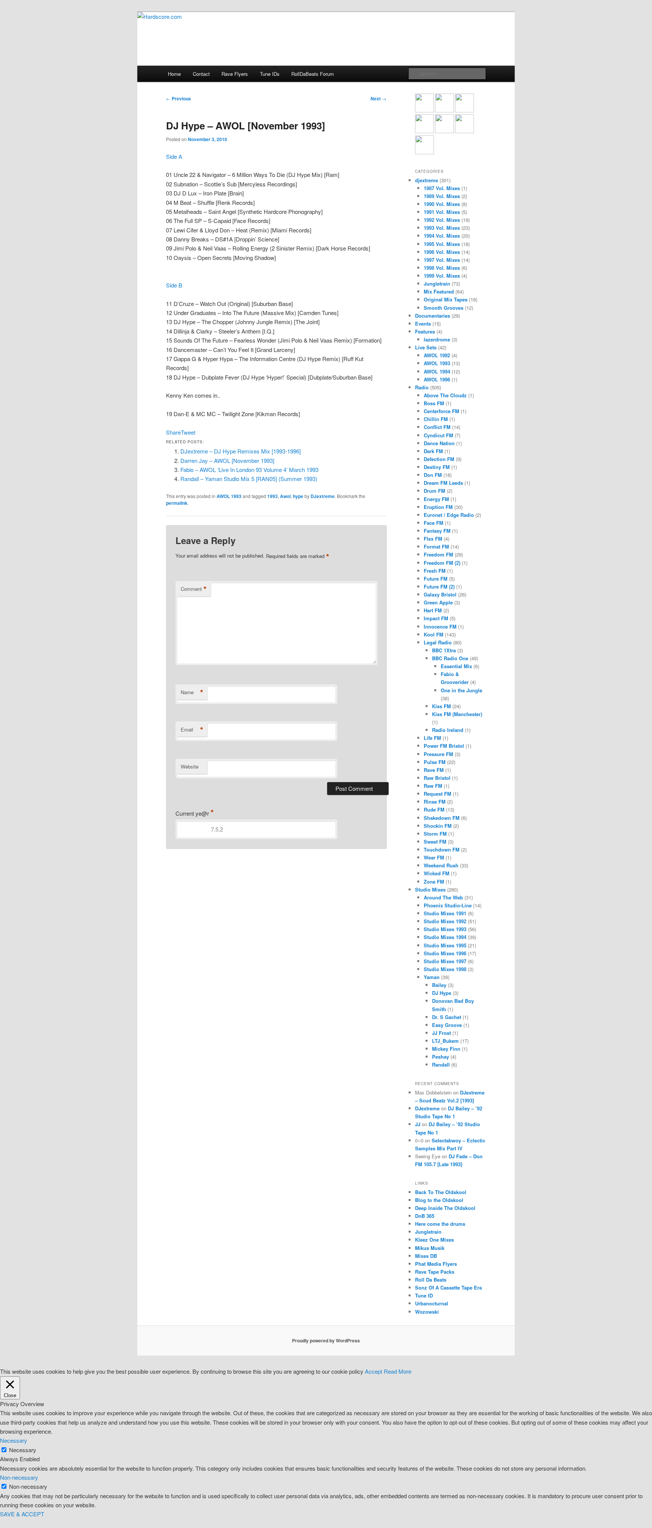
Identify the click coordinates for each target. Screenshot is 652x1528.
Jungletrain (437, 283)
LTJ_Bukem (445, 1040)
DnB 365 (424, 1215)
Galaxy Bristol (440, 594)
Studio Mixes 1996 (445, 953)
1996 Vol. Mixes (442, 251)
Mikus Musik (429, 1247)
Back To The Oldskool (440, 1192)
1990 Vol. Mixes (442, 204)
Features (425, 331)
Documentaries (432, 315)
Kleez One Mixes (434, 1239)
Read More (397, 1371)
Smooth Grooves (443, 307)
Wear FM (434, 857)
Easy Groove (447, 1024)
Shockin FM (438, 825)
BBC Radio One (450, 658)
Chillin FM (436, 419)
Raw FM (433, 785)
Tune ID (424, 1295)
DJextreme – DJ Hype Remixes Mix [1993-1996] (240, 451)
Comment (194, 589)
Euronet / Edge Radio (449, 514)
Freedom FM (438, 554)
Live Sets (426, 347)
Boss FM (434, 403)
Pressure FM (438, 754)
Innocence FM (440, 626)
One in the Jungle (461, 690)
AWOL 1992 (437, 355)
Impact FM (436, 618)
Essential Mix (456, 666)
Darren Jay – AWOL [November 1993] (227, 460)
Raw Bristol (437, 777)
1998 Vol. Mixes (442, 267)
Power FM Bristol (444, 745)
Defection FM (439, 459)
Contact (201, 73)
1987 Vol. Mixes (442, 188)
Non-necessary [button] (19, 1477)
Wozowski (427, 1311)
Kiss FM (441, 706)
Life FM (432, 737)
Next (378, 98)
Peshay (440, 1056)
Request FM (437, 793)
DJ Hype (441, 992)
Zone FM (434, 881)
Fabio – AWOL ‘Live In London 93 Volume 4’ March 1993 (249, 469)
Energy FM (436, 499)
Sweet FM (435, 841)
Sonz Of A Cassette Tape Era (448, 1287)
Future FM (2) (439, 586)
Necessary (22, 1450)
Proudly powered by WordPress (326, 1340)
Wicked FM (436, 873)
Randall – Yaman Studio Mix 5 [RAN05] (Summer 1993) (248, 479)
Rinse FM (435, 801)
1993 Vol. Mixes (442, 227)
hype (298, 496)
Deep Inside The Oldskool (445, 1207)
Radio (422, 387)
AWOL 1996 (437, 379)
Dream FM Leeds (443, 482)
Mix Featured (439, 291)
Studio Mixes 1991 (445, 913)
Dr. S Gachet (446, 1017)
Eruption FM (438, 506)
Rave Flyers (234, 73)
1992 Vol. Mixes (442, 219)
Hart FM (433, 610)
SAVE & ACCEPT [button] (22, 1514)
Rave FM (434, 769)
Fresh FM (435, 570)
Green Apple (438, 602)
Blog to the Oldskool (439, 1200)
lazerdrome (437, 339)
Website (189, 766)
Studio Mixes (430, 889)
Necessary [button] (13, 1440)
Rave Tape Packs (434, 1271)
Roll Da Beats (430, 1279)
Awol (285, 496)
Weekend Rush (441, 865)
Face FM (433, 522)
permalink (177, 503)
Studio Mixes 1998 (445, 969)
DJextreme (323, 496)
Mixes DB (426, 1255)
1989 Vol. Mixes (442, 196)
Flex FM (433, 538)
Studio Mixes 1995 (445, 945)
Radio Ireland (447, 729)
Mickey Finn (446, 1048)
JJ (417, 1124)
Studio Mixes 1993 (445, 929)
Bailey (439, 984)
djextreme (426, 180)
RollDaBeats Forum (312, 73)
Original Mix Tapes (445, 299)
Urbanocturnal (431, 1303)
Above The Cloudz (445, 395)
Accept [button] (373, 1371)
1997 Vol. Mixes (442, 259)
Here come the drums (440, 1223)
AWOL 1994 (437, 371)
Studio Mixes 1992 (445, 921)
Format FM (436, 546)
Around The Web (443, 897)
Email (192, 730)
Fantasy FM (437, 530)
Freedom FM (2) (442, 562)
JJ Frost (441, 1032)
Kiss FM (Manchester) (457, 714)
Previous (178, 98)
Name (192, 692)
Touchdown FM (442, 849)
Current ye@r (194, 813)
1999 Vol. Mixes (442, 275)
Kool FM (433, 634)
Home (174, 73)
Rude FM (434, 809)
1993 (272, 496)
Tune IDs (270, 73)
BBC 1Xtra (444, 650)
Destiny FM (437, 466)
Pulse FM (435, 762)
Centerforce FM (441, 411)
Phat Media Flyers (436, 1263)
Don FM (433, 474)
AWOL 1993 (229, 496)
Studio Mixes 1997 (445, 961)
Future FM (435, 578)
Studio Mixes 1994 (445, 937)
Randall (441, 1064)
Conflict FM (437, 426)
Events (423, 323)
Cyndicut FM (438, 435)
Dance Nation (439, 443)
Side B (174, 285)
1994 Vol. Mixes (442, 235)
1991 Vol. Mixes (442, 211)
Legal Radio (438, 642)
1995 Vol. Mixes (442, 243)
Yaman (432, 977)
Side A (174, 156)
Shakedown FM (442, 817)
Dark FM (433, 451)
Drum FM (434, 490)
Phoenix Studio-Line (448, 905)
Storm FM (435, 833)
